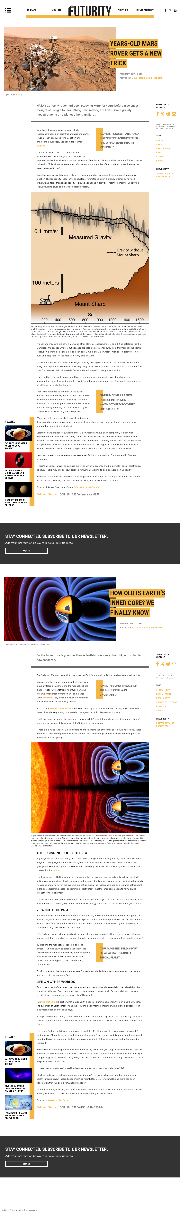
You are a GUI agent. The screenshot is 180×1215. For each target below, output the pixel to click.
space (159, 161)
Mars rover (163, 148)
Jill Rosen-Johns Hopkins (147, 78)
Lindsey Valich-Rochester (147, 628)
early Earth (164, 694)
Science (31, 10)
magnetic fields (166, 702)
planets (161, 157)
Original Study (46, 494)
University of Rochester (165, 725)
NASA (18, 95)
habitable (47, 697)
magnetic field (49, 1002)
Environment (145, 10)
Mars (159, 144)
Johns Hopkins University (165, 175)
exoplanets (163, 698)
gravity (161, 140)
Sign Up (26, 550)
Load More (90, 1187)
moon (56, 870)
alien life (163, 690)
